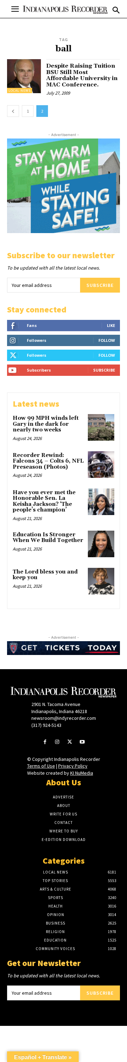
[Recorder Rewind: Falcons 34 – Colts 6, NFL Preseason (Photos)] (101, 464)
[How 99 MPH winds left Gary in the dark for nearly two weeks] (101, 427)
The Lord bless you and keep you (45, 575)
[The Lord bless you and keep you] (101, 581)
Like (111, 325)
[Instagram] (57, 742)
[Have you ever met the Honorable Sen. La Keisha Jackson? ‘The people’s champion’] (101, 501)
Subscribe (100, 285)
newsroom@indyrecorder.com (63, 718)
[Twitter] (69, 742)
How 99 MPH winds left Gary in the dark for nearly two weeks (46, 424)
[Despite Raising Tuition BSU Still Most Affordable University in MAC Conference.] (24, 76)
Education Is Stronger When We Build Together (48, 537)
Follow (106, 340)
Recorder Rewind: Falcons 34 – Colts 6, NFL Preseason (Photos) (48, 461)
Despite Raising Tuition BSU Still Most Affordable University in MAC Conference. (81, 75)
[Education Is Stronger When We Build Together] (101, 544)
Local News (19, 90)
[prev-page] (13, 111)
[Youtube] (82, 742)
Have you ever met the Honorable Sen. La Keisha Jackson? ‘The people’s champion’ (44, 501)
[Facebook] (45, 742)
